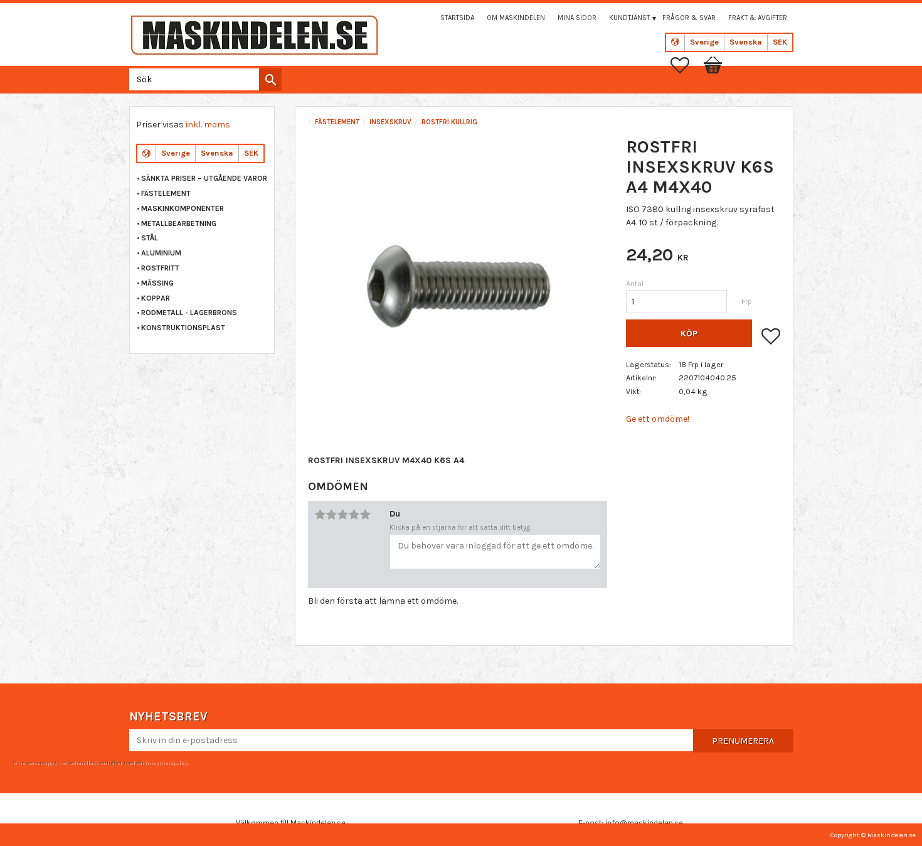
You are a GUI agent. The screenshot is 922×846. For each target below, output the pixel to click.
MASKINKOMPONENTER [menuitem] (182, 208)
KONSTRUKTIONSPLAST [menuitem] (183, 327)
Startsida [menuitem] (457, 18)
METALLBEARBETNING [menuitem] (178, 223)
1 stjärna (320, 514)
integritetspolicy (166, 762)
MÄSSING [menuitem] (157, 283)
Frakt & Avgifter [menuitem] (757, 18)
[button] (686, 65)
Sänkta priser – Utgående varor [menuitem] (204, 178)
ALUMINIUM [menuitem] (161, 253)
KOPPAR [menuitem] (155, 298)
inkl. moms (208, 124)
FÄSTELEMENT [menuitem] (166, 193)
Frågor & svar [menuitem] (689, 18)
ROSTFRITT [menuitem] (160, 268)
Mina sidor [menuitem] (577, 18)
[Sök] (270, 79)
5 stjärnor (365, 514)
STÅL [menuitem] (149, 237)
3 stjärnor (342, 514)
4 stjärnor (353, 514)
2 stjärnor (331, 514)
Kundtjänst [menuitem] (629, 18)
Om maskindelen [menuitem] (516, 18)
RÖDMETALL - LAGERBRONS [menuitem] (189, 312)
